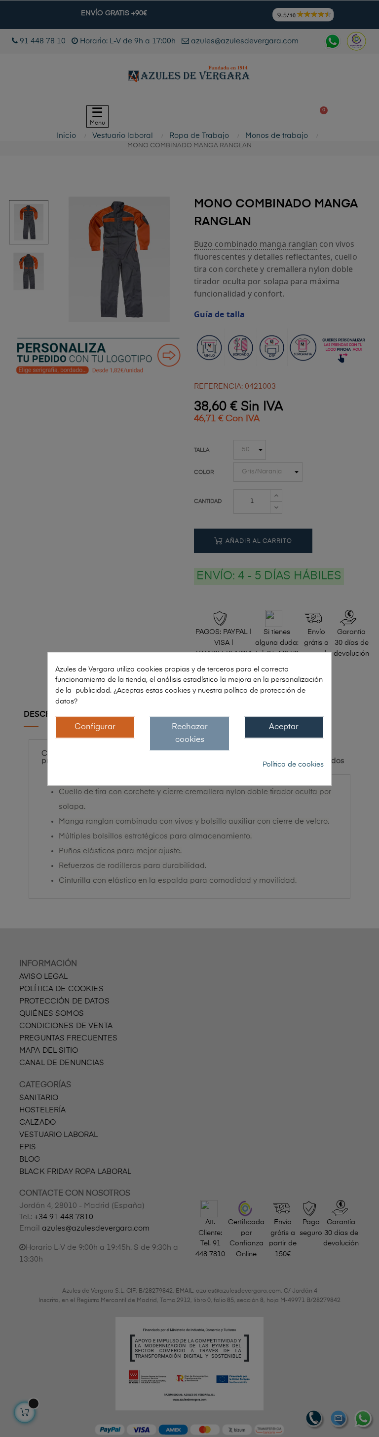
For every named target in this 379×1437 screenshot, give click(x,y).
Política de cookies (293, 764)
